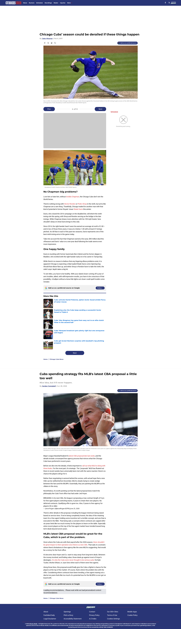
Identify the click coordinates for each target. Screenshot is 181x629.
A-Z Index (92, 619)
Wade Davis (78, 209)
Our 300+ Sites (112, 612)
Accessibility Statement (73, 619)
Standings (48, 3)
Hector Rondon (69, 204)
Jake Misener (47, 38)
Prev (49, 109)
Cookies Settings (113, 619)
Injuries (62, 3)
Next (100, 109)
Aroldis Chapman (72, 197)
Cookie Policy (132, 615)
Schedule (39, 3)
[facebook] (165, 2)
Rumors (31, 3)
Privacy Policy (94, 615)
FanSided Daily (49, 615)
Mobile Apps (132, 612)
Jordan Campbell (49, 386)
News (25, 3)
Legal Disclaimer (50, 619)
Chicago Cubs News (56, 359)
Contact (92, 612)
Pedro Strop (82, 204)
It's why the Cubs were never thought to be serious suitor (73, 560)
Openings (67, 612)
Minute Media (33, 623)
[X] (169, 2)
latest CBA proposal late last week (82, 456)
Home (45, 359)
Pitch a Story (68, 615)
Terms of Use (112, 615)
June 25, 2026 (74, 508)
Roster (56, 3)
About (46, 612)
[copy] (55, 43)
